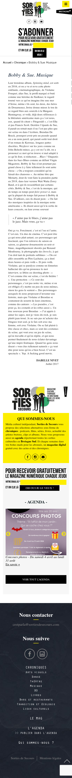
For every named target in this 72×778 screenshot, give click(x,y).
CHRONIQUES (36, 668)
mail (41, 22)
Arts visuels (36, 672)
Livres (36, 695)
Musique (36, 686)
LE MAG (36, 719)
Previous (8, 534)
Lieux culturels (36, 709)
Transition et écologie (36, 704)
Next (63, 534)
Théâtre (36, 681)
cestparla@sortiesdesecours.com (36, 624)
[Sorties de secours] (36, 10)
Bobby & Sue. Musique (30, 74)
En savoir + (13, 567)
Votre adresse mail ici (40, 759)
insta (35, 22)
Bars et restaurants (36, 700)
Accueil (7, 62)
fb (29, 22)
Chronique (20, 62)
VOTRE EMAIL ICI (26, 44)
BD (36, 690)
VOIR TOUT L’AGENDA (36, 579)
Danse (36, 677)
